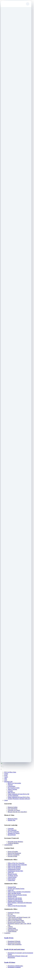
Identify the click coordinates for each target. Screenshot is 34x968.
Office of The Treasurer (14, 866)
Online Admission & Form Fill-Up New (19, 797)
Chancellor (11, 828)
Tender (6, 773)
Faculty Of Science (9, 962)
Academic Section (13, 875)
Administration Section (14, 869)
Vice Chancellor (12, 830)
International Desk (13, 930)
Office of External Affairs (15, 919)
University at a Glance (14, 810)
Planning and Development (15, 901)
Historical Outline (12, 807)
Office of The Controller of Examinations (19, 891)
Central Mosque (12, 931)
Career (6, 777)
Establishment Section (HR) (15, 871)
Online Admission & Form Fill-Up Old (18, 794)
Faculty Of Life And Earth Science (14, 949)
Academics (7, 933)
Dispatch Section (12, 874)
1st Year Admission (13, 795)
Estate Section (11, 878)
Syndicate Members (13, 843)
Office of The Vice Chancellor (16, 863)
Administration (8, 844)
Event (5, 775)
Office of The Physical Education (17, 905)
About (6, 800)
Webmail (10, 784)
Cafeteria (10, 926)
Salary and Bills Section (14, 893)
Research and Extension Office (16, 922)
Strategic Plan (11, 820)
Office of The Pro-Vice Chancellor (17, 864)
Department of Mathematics (15, 966)
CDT (5, 780)
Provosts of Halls (12, 856)
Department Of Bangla (14, 941)
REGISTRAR (12, 835)
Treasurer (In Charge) (14, 833)
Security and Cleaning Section (16, 888)
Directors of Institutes (13, 854)
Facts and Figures (12, 808)
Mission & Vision (12, 818)
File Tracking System (13, 787)
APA (5, 778)
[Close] (27, 4)
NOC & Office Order (10, 772)
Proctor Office (12, 915)
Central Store (11, 880)
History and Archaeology (15, 944)
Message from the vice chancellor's (17, 812)
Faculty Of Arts (8, 938)
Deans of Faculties (13, 851)
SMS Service (11, 792)
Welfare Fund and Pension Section (17, 895)
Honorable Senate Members (15, 841)
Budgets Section (12, 896)
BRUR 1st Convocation (14, 783)
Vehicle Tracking (12, 789)
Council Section (12, 877)
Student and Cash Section (15, 898)
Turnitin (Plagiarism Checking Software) (19, 798)
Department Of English (14, 943)
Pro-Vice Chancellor (13, 831)
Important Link (8, 781)
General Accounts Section (15, 899)
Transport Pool (12, 887)
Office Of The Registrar (14, 867)
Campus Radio (12, 928)
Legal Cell (10, 890)
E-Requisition (11, 786)
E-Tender (10, 791)
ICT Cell (10, 914)
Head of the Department (14, 853)
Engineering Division (13, 912)
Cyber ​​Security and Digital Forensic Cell (19, 917)
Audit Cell (10, 872)
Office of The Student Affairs (16, 920)
